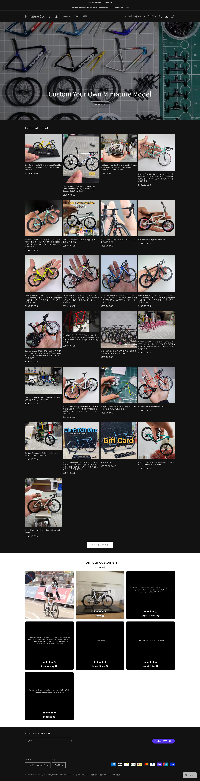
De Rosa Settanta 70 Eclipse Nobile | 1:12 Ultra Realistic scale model (41, 454)
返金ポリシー (65, 775)
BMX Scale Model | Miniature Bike (151, 240)
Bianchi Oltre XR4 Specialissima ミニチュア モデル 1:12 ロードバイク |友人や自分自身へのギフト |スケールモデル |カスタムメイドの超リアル (156, 177)
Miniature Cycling (37, 775)
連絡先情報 (117, 775)
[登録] (71, 741)
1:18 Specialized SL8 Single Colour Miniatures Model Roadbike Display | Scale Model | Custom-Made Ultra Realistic (119, 167)
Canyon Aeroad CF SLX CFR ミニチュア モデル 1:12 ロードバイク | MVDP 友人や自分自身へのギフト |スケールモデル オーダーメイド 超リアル (43, 298)
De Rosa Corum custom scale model (152, 407)
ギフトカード (106, 462)
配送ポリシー (105, 775)
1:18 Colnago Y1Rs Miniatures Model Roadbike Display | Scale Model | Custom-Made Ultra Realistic (43, 167)
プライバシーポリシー (80, 775)
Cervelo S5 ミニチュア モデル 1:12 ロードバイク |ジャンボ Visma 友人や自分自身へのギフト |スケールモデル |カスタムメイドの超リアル (81, 338)
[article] (49, 595)
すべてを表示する (100, 544)
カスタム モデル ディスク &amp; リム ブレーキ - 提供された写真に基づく (118, 408)
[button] (160, 16)
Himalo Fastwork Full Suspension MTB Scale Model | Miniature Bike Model (156, 463)
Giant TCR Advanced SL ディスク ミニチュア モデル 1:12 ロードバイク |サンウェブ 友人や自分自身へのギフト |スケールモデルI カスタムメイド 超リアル (81, 465)
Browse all (100, 104)
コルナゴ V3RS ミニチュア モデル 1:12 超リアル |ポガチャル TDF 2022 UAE (118, 352)
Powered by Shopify (51, 775)
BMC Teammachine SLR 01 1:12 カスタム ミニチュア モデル (80, 241)
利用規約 (94, 775)
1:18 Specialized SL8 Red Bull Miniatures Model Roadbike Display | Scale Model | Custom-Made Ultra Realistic (79, 188)
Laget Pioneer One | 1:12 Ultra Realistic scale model (43, 531)
